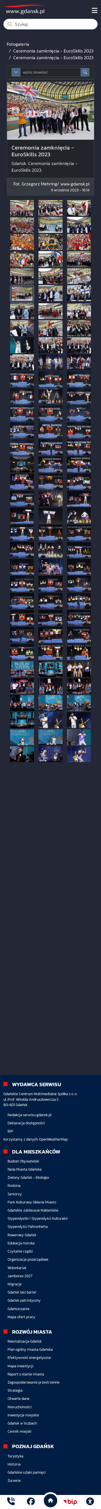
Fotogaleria (18, 44)
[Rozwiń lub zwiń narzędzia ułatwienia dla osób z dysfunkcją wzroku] (90, 1502)
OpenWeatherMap (53, 1139)
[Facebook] (31, 1502)
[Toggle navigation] (95, 10)
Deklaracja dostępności (26, 1123)
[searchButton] (85, 72)
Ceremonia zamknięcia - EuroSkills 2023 (53, 50)
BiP (10, 1131)
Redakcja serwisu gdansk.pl (29, 1115)
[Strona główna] (11, 1502)
